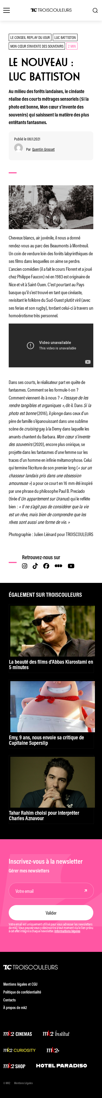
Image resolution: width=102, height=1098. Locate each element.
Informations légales (67, 931)
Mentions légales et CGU (20, 985)
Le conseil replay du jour (30, 37)
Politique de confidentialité (22, 993)
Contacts (9, 1000)
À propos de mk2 (15, 1008)
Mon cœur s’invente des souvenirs (36, 46)
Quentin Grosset (43, 149)
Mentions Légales (23, 1083)
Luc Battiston (65, 37)
